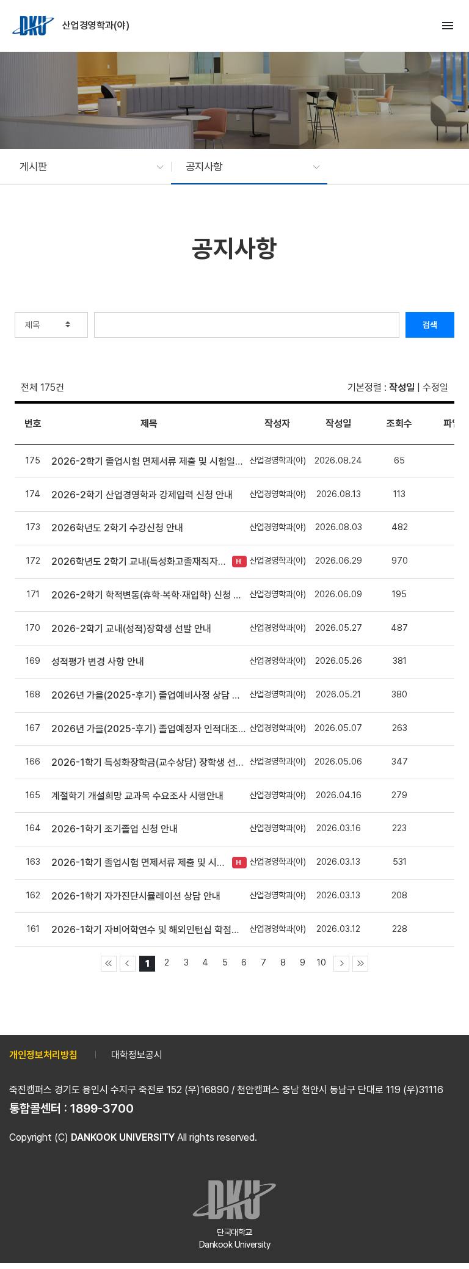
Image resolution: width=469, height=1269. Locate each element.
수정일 (435, 387)
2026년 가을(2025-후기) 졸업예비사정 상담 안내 (149, 695)
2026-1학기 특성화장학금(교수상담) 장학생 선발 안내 (149, 762)
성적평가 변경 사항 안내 (97, 661)
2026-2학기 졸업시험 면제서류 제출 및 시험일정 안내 (149, 461)
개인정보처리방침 (43, 1055)
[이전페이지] (128, 964)
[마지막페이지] (360, 964)
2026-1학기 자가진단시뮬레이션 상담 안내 (135, 896)
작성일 (402, 387)
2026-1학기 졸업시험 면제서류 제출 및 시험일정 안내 (138, 862)
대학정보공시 (136, 1055)
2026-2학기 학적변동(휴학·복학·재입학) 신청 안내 (149, 595)
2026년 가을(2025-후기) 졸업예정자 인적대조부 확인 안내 (149, 729)
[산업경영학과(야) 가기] (34, 25)
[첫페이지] (109, 964)
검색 (430, 325)
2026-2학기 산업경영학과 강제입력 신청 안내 (142, 495)
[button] (85, 166)
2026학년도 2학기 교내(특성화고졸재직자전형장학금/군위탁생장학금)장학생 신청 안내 (138, 561)
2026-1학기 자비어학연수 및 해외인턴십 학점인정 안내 (149, 930)
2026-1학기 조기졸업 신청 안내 (114, 829)
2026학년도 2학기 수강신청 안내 (117, 528)
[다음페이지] (341, 964)
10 (321, 962)
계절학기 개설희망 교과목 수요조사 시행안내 (137, 796)
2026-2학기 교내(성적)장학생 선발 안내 (131, 628)
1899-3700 (102, 1108)
